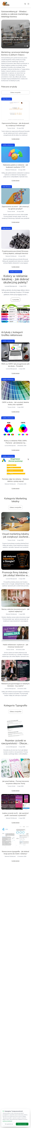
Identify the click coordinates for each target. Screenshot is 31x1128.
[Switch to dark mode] (25, 3)
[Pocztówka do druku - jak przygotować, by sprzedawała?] (15, 34)
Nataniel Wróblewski (11, 170)
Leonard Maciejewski (11, 369)
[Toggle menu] (28, 4)
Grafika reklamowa (8, 145)
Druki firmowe (8, 34)
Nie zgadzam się (9, 1124)
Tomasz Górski (7, 42)
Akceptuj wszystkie (22, 1124)
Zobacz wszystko (15, 92)
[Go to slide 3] (27, 46)
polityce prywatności (7, 1121)
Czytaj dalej (15, 299)
